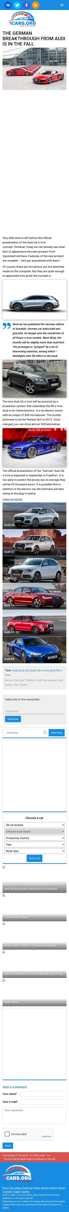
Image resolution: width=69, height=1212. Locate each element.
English (16, 1191)
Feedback (7, 1205)
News (37, 1188)
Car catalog (16, 1188)
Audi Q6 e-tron (39, 670)
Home (6, 1188)
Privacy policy (42, 1205)
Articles (45, 1188)
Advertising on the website (53, 1201)
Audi (15, 670)
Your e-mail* (10, 1101)
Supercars (28, 1188)
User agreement (28, 1205)
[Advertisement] (34, 128)
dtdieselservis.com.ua (13, 1201)
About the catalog (32, 1201)
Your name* (10, 1094)
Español (25, 1191)
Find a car (34, 858)
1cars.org (34, 18)
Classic (61, 1188)
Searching (56, 732)
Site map (16, 1205)
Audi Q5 (24, 670)
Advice (53, 1188)
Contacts (7, 1191)
